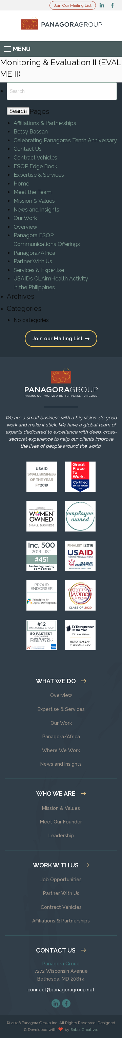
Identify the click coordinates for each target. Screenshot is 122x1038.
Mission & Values (34, 201)
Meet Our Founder (61, 821)
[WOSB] (41, 516)
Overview (25, 227)
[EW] (80, 595)
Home (21, 183)
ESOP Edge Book (35, 166)
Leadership (61, 835)
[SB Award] (41, 477)
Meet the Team (33, 192)
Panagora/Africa (34, 253)
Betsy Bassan (31, 131)
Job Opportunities (61, 879)
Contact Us (28, 149)
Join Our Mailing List (73, 5)
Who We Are (56, 793)
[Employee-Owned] (80, 516)
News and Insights (36, 209)
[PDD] (41, 595)
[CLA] (80, 556)
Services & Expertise (39, 270)
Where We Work (61, 750)
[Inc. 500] (41, 556)
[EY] (80, 635)
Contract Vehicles (35, 157)
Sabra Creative (83, 1029)
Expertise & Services (39, 175)
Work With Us (56, 865)
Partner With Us (33, 261)
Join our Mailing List (58, 339)
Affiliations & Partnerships (45, 123)
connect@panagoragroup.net (61, 989)
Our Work (25, 218)
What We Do (56, 681)
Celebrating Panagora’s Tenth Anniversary (65, 140)
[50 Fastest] (41, 635)
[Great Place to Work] (80, 477)
